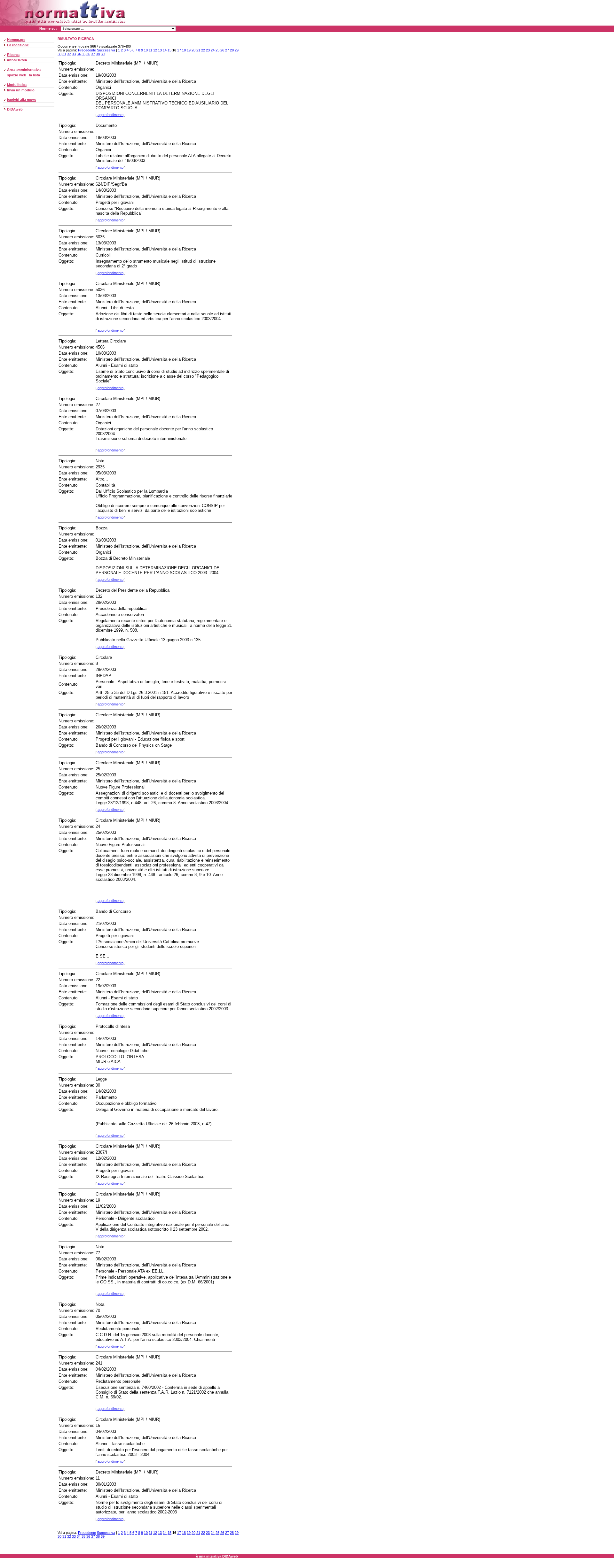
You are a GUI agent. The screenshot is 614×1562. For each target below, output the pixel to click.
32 (69, 54)
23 (208, 50)
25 (217, 50)
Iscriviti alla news (21, 100)
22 (203, 50)
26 (222, 50)
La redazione (18, 45)
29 (237, 50)
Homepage (16, 40)
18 (184, 50)
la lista (34, 75)
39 (103, 54)
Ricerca (13, 55)
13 (160, 50)
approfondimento (110, 115)
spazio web (16, 75)
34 (79, 54)
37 (93, 54)
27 (227, 50)
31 (64, 54)
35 (83, 54)
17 (179, 50)
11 (150, 50)
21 (198, 50)
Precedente (87, 50)
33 (74, 54)
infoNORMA (17, 60)
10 (146, 50)
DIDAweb (15, 109)
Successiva (106, 50)
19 (189, 50)
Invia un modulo (21, 90)
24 (213, 50)
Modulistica (17, 85)
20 (193, 50)
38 (98, 54)
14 (165, 50)
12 (155, 50)
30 (59, 54)
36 (88, 54)
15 (169, 50)
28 (232, 50)
